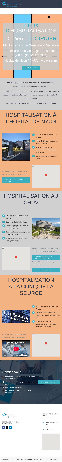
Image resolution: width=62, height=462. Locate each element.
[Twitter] (7, 427)
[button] (46, 175)
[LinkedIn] (10, 427)
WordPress (53, 459)
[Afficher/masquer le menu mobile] (59, 3)
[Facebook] (3, 427)
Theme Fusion (28, 459)
